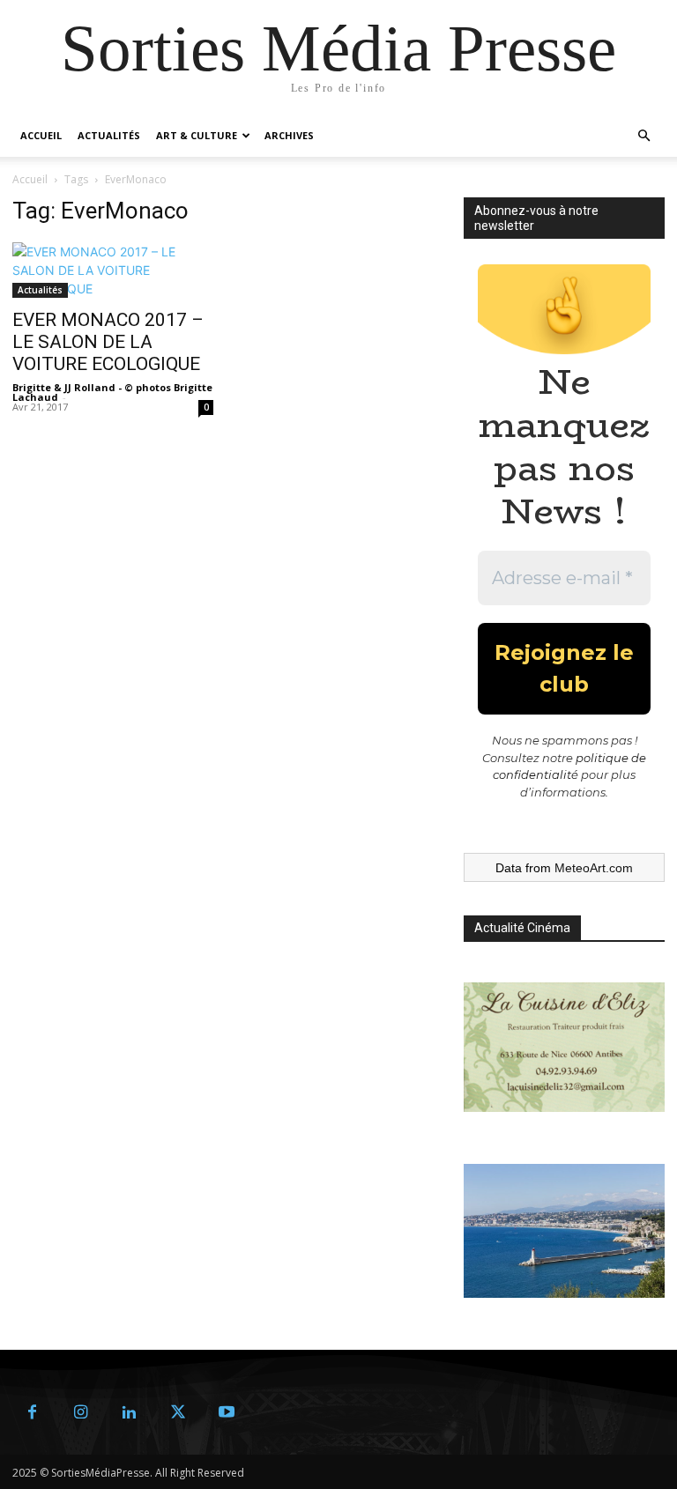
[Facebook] (32, 1413)
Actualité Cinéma (522, 928)
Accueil (41, 135)
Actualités (109, 135)
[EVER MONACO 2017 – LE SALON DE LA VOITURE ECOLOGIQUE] (112, 270)
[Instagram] (80, 1413)
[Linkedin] (129, 1413)
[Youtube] (226, 1413)
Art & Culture (196, 135)
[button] (643, 136)
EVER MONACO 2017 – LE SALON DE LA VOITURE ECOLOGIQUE (108, 341)
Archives (289, 135)
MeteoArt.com (593, 868)
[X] (177, 1413)
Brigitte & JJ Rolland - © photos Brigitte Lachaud (112, 392)
